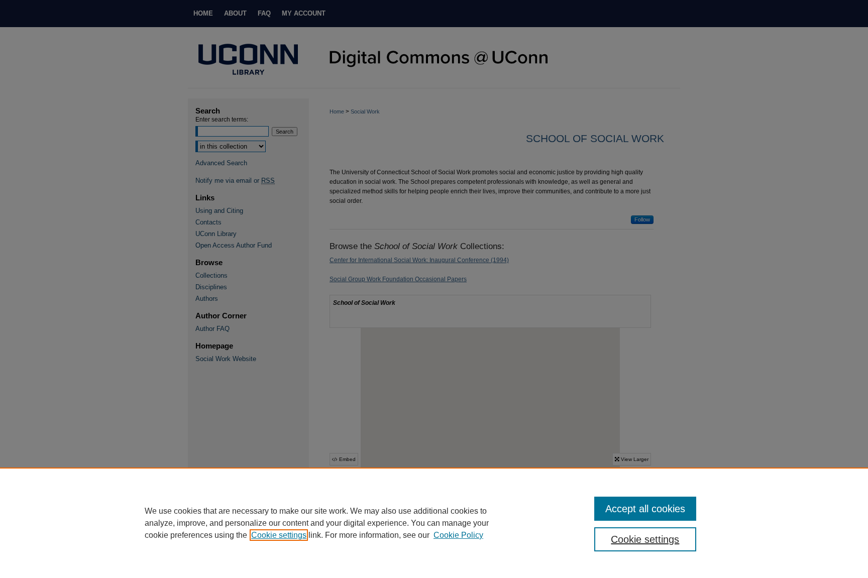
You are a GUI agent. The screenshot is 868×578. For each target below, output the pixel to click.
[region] (434, 523)
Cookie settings (278, 535)
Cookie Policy (458, 535)
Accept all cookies (645, 508)
